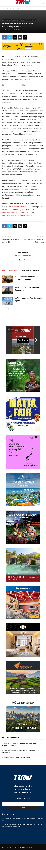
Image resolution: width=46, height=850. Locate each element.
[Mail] (21, 260)
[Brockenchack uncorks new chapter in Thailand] (7, 279)
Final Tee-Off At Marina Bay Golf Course (34, 241)
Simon (4, 758)
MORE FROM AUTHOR (30, 271)
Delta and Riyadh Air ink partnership (10, 241)
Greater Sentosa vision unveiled (20, 758)
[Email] (15, 37)
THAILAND (34, 20)
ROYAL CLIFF (22, 8)
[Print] (20, 37)
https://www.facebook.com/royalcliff (16, 212)
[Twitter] (9, 37)
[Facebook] (4, 37)
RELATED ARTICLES (10, 271)
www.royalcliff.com (19, 207)
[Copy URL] (25, 37)
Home (3, 8)
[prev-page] (3, 309)
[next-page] (7, 309)
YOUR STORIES (11, 8)
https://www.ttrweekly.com (23, 255)
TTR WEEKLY (7, 30)
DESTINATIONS (25, 20)
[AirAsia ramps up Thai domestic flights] (7, 301)
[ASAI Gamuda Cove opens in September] (7, 290)
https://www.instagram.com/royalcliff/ (17, 215)
